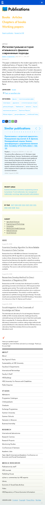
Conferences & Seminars (10, 448)
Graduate (5, 405)
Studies (6, 391)
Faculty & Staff (7, 374)
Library (4, 481)
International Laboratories (11, 433)
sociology (16, 194)
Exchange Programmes (9, 409)
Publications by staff (9, 467)
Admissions (6, 394)
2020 (6, 208)
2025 (19, 205)
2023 (27, 205)
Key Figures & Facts (8, 359)
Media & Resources (11, 463)
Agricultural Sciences (12, 222)
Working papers (12, 27)
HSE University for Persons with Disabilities (16, 381)
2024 (23, 205)
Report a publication (7, 33)
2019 (9, 208)
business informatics (10, 189)
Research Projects (8, 440)
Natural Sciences (11, 230)
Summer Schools (8, 416)
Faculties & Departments (10, 367)
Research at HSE (19, 33)
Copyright (22, 500)
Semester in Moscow (9, 420)
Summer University (8, 413)
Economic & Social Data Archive (13, 485)
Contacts (15, 500)
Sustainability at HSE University (12, 363)
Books (6, 17)
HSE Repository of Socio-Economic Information (18, 492)
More (17, 208)
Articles (17, 17)
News (4, 240)
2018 (13, 208)
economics (20, 189)
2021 (34, 205)
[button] (10, 132)
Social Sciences (11, 233)
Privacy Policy (30, 500)
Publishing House (8, 474)
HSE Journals (6, 470)
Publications (18, 9)
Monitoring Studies (9, 444)
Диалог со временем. (8, 57)
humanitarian (8, 192)
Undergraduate (7, 402)
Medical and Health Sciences (15, 228)
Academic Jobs (7, 451)
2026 (16, 205)
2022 (31, 205)
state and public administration (29, 194)
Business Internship (8, 424)
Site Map (38, 500)
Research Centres (8, 437)
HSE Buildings (6, 378)
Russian (14, 90)
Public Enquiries (7, 385)
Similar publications (17, 128)
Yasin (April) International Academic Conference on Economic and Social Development (20, 456)
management (32, 192)
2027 (12, 205)
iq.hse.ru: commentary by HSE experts (15, 477)
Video (4, 488)
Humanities (10, 226)
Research (6, 430)
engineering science (31, 189)
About (5, 352)
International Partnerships (11, 370)
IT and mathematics (19, 192)
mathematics (8, 194)
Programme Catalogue (10, 398)
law (27, 192)
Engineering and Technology (15, 224)
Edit (42, 503)
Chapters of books (14, 22)
